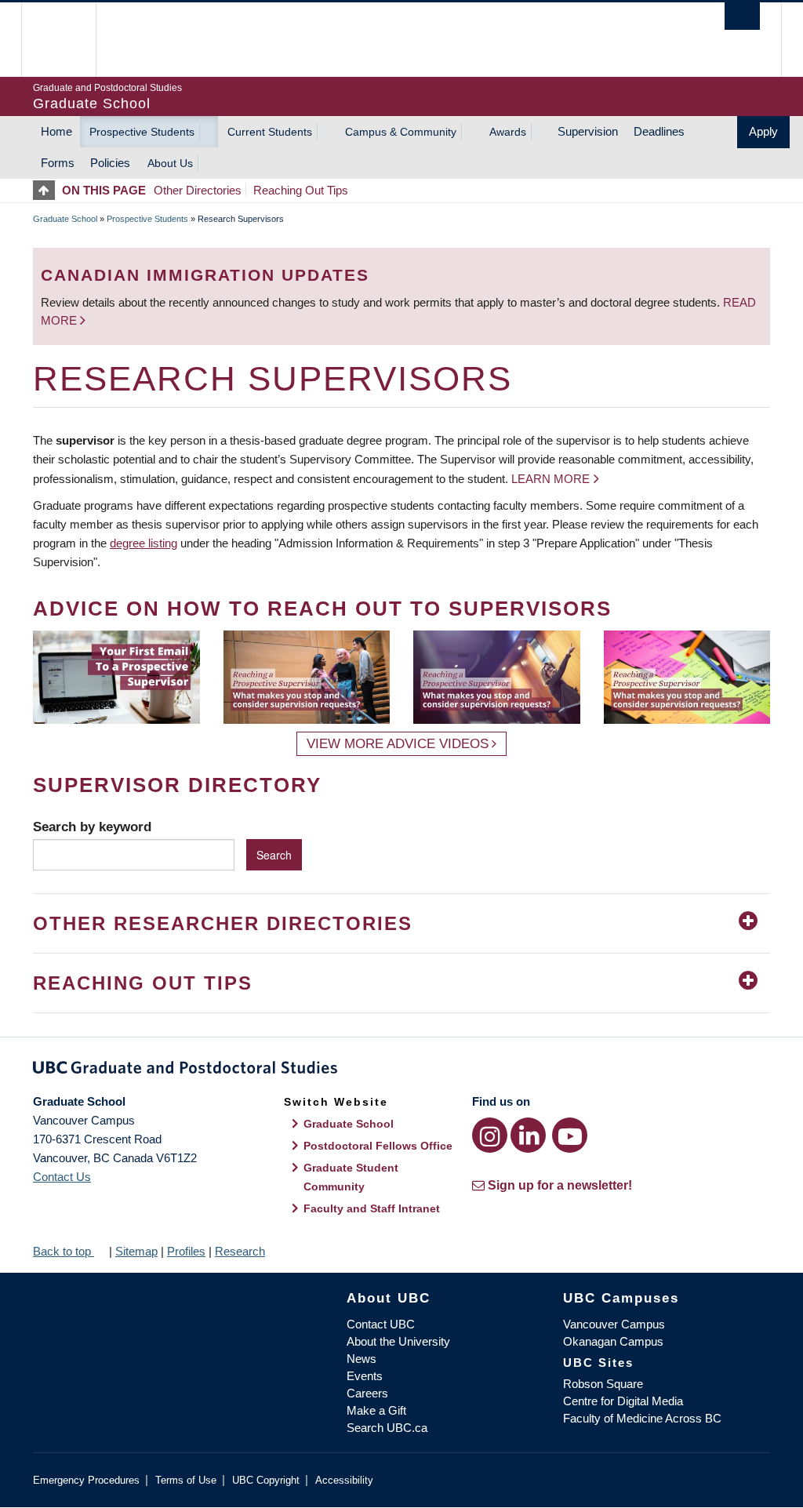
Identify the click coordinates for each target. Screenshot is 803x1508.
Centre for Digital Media (623, 1401)
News (361, 1358)
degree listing (143, 543)
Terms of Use (185, 1480)
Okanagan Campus (613, 1341)
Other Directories (198, 190)
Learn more (550, 478)
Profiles (186, 1251)
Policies (110, 162)
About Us (170, 163)
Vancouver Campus (614, 1324)
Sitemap (136, 1251)
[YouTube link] (569, 1135)
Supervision (588, 131)
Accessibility (344, 1480)
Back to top (63, 1251)
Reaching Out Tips (300, 190)
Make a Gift (376, 1410)
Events (365, 1376)
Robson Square (603, 1383)
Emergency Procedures (86, 1480)
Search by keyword (92, 826)
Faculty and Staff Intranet (371, 1208)
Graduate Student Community (350, 1177)
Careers (367, 1393)
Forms (57, 162)
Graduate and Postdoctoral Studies (401, 1070)
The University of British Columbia (70, 39)
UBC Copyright (266, 1480)
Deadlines (659, 131)
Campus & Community (400, 131)
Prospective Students (141, 131)
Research (240, 1251)
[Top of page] (47, 190)
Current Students (269, 131)
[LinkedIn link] (528, 1135)
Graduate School (65, 218)
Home (56, 131)
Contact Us (62, 1176)
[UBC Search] (742, 16)
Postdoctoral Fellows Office (377, 1145)
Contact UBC (381, 1324)
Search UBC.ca (387, 1427)
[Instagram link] (489, 1135)
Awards (507, 131)
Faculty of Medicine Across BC (642, 1418)
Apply (763, 131)
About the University (398, 1341)
